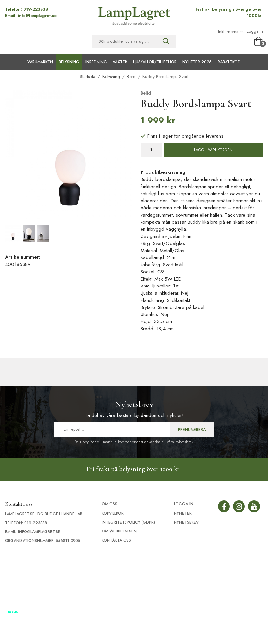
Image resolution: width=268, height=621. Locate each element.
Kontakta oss (116, 540)
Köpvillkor (113, 513)
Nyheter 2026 (197, 62)
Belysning (69, 62)
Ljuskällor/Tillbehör (154, 62)
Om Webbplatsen (119, 531)
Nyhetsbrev (186, 522)
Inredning (96, 62)
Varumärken (40, 62)
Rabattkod (229, 62)
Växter (120, 62)
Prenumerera (192, 430)
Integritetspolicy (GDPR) (128, 522)
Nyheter (183, 513)
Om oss (109, 504)
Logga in (255, 31)
